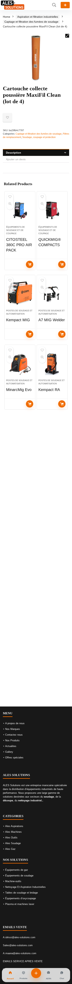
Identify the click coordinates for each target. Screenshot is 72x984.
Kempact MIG (18, 320)
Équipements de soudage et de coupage (15, 230)
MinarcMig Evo (18, 390)
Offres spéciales (14, 757)
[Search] (54, 5)
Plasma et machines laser (19, 904)
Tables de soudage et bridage (21, 892)
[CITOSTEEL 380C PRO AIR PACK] (20, 210)
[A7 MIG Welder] (52, 293)
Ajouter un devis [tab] (16, 159)
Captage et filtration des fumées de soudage (31, 21)
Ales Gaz (10, 849)
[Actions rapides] (36, 973)
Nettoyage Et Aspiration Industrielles (25, 887)
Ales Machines (13, 831)
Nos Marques (12, 729)
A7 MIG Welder (51, 320)
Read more (29, 264)
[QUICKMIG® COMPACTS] (52, 210)
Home (6, 16)
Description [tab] (13, 152)
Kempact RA (49, 390)
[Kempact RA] (52, 363)
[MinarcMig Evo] (20, 363)
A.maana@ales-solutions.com (19, 953)
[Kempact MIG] (20, 293)
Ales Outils (11, 837)
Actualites (10, 746)
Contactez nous (14, 734)
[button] (67, 36)
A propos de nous (15, 723)
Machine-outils (13, 881)
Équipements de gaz (16, 869)
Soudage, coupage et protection (39, 137)
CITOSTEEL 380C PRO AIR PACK (19, 244)
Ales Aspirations (14, 826)
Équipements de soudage (19, 875)
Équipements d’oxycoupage (20, 898)
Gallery (9, 751)
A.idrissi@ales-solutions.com (19, 937)
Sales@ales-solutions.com (18, 945)
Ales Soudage (13, 843)
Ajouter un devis (65, 5)
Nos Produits (12, 740)
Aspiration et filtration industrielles (37, 16)
